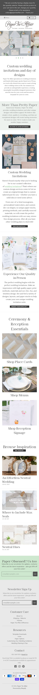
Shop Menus (19, 395)
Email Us (24, 654)
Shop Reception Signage (19, 430)
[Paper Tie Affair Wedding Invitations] (19, 25)
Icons (19, 636)
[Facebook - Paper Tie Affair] (15, 666)
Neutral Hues (11, 547)
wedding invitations (13, 186)
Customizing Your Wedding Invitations (19, 641)
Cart (32, 17)
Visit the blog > (19, 450)
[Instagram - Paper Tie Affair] (19, 666)
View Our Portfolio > (19, 226)
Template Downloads (19, 634)
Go (35, 574)
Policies (19, 620)
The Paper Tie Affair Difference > (19, 126)
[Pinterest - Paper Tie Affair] (23, 666)
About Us (19, 616)
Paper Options (19, 639)
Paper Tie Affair (22, 686)
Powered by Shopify (19, 688)
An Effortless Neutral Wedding (16, 480)
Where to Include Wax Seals (17, 514)
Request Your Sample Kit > (19, 306)
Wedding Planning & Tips (19, 643)
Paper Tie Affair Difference (19, 623)
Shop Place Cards (19, 361)
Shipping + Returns (19, 618)
